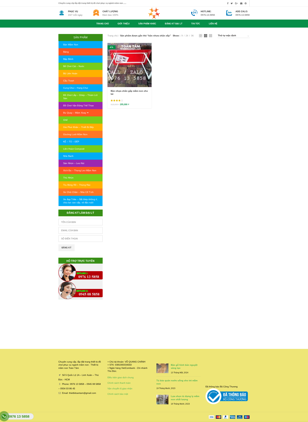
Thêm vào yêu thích (149, 62)
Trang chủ (112, 35)
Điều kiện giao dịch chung (120, 377)
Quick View (149, 55)
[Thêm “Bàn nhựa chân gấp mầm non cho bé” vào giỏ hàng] (149, 48)
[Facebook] (228, 3)
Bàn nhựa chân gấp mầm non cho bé (129, 92)
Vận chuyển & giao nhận (119, 388)
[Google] (236, 3)
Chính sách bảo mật (117, 394)
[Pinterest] (246, 3)
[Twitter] (232, 3)
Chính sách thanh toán (119, 383)
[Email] (241, 3)
